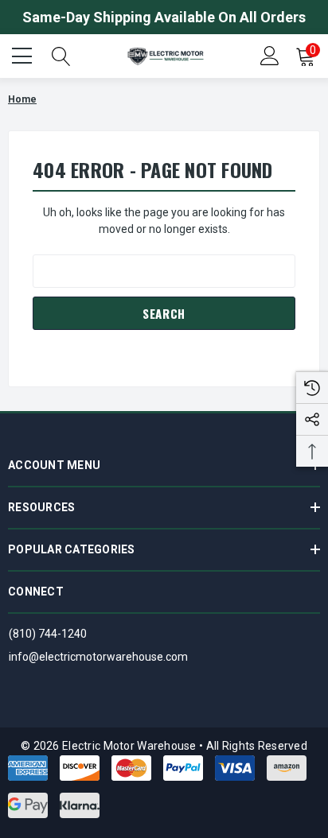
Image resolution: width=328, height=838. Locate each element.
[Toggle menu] (24, 54)
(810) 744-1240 (48, 633)
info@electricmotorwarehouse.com (98, 656)
